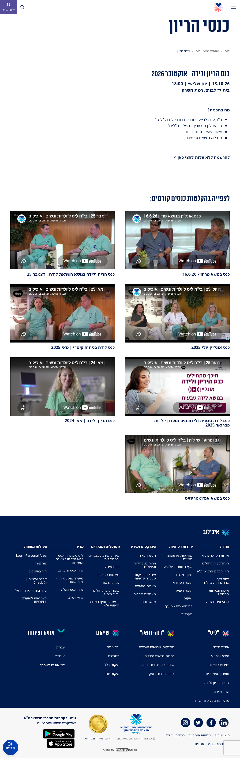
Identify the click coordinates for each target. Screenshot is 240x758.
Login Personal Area (31, 555)
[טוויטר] (198, 722)
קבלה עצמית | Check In (36, 581)
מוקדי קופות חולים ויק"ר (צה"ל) (106, 592)
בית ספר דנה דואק (161, 673)
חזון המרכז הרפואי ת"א (213, 571)
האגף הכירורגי (182, 582)
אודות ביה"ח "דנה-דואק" (157, 665)
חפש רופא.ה (147, 555)
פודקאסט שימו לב (70, 570)
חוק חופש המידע (219, 744)
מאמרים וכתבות (145, 594)
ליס (227, 51)
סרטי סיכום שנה (217, 601)
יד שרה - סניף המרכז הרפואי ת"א (105, 603)
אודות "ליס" (221, 647)
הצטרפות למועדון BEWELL (34, 600)
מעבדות (186, 614)
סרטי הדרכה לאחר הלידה (211, 700)
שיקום (188, 598)
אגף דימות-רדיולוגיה (178, 566)
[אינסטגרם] (185, 722)
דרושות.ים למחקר (52, 665)
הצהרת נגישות (175, 735)
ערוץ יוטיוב (75, 597)
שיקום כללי (111, 665)
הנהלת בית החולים (215, 563)
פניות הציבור (111, 582)
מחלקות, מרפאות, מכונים (179, 557)
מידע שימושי (220, 656)
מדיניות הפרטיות (199, 735)
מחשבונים (148, 601)
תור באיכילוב (111, 566)
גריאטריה (113, 647)
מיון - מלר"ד (183, 574)
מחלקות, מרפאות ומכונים (156, 647)
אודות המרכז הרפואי (215, 555)
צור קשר (41, 563)
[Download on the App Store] (60, 743)
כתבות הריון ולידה (216, 682)
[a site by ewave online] (120, 749)
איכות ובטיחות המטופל (219, 592)
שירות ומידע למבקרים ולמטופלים (104, 557)
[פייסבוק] (211, 722)
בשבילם (114, 656)
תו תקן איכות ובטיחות (98, 738)
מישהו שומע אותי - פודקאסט (69, 580)
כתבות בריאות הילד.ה (159, 656)
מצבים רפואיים (145, 586)
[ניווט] (233, 6)
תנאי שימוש (222, 735)
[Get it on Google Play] (59, 733)
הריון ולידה (221, 691)
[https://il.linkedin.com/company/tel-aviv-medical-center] (224, 722)
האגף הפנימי (183, 590)
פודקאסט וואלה (72, 589)
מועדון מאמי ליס (207, 51)
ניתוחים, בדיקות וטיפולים (145, 565)
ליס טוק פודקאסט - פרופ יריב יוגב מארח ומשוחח (69, 559)
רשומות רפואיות (109, 574)
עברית (60, 647)
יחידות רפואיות (219, 665)
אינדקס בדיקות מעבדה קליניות (145, 576)
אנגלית (60, 656)
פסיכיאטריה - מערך (178, 606)
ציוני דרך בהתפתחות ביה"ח (216, 581)
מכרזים (199, 744)
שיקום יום (112, 673)
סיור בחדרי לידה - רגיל (31, 590)
